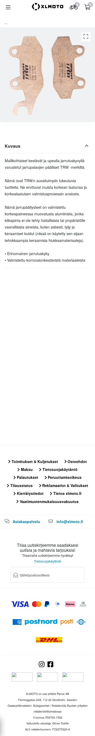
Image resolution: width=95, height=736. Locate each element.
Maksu (26, 469)
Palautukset (27, 477)
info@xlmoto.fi (69, 521)
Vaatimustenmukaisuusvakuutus (49, 501)
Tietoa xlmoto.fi (67, 493)
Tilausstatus (21, 485)
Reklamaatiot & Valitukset (64, 485)
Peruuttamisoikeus (64, 477)
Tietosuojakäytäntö (59, 469)
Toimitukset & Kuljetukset (34, 461)
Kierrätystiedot (30, 493)
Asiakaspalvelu (26, 521)
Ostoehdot (76, 461)
